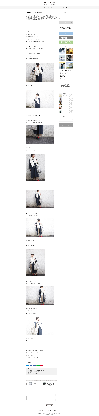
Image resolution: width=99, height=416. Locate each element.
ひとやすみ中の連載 (62, 79)
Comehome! (64, 93)
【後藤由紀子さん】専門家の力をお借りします (66, 70)
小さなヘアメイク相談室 (63, 73)
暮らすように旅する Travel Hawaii (64, 75)
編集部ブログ (61, 78)
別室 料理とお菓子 (62, 76)
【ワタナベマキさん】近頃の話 (64, 72)
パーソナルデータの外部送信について (56, 413)
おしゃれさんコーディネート (66, 97)
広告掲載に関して (40, 413)
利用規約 (44, 413)
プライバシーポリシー (48, 413)
